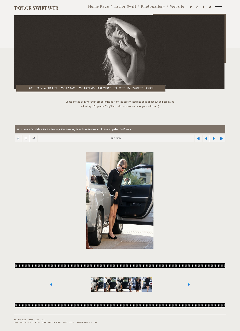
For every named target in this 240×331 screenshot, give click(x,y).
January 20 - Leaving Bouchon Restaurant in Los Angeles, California (91, 129)
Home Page (98, 6)
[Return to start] (198, 138)
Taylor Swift (125, 6)
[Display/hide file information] (26, 138)
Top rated (119, 88)
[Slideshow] (34, 138)
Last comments (86, 88)
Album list (50, 88)
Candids (35, 129)
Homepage (19, 322)
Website (177, 6)
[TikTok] (210, 6)
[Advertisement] (120, 115)
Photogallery (153, 6)
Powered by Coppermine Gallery (80, 322)
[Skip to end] (222, 138)
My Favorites (135, 88)
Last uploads (67, 88)
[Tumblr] (204, 6)
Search (149, 88)
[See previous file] (206, 138)
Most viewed (104, 88)
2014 (45, 129)
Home (30, 88)
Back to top (32, 322)
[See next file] (214, 138)
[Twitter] (191, 6)
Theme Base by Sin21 (51, 322)
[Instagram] (197, 6)
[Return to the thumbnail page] (18, 138)
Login (38, 88)
